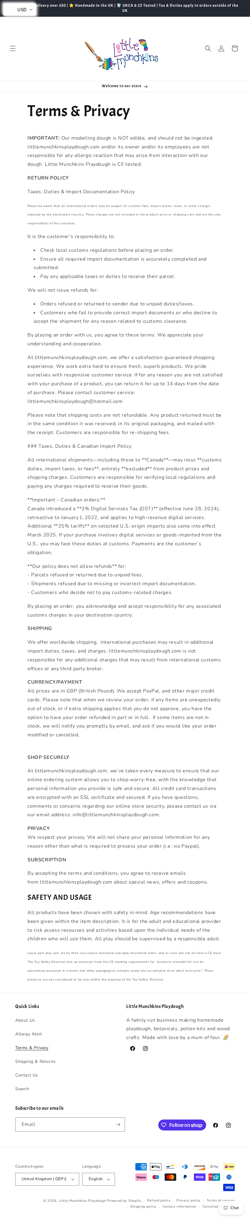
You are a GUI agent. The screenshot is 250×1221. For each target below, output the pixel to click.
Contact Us (26, 1075)
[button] (13, 48)
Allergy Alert (28, 1034)
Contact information (179, 1206)
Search (22, 1089)
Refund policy (158, 1200)
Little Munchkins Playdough (82, 1200)
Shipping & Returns (35, 1061)
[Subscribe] (118, 1124)
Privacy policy (189, 1200)
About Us (25, 1020)
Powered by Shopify (124, 1200)
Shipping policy (143, 1206)
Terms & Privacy (31, 1048)
